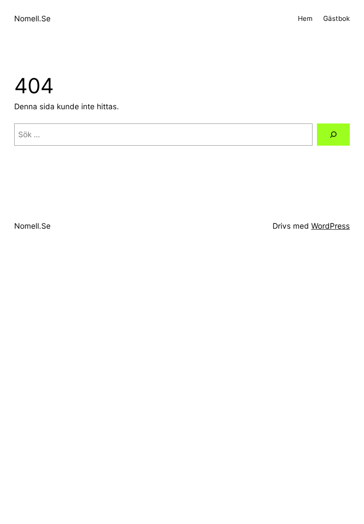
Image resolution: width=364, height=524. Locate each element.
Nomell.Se (32, 18)
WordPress (330, 225)
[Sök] (333, 134)
